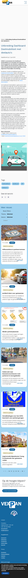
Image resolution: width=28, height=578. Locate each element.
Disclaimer (3, 552)
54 (18, 471)
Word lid (3, 545)
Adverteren (3, 539)
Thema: (3, 214)
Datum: (3, 217)
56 (22, 471)
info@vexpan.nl (4, 530)
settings (3, 570)
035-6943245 (4, 528)
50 (9, 471)
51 (11, 471)
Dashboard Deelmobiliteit (7, 73)
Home (2, 39)
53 (16, 471)
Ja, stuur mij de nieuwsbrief (9, 490)
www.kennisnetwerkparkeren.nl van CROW (15, 136)
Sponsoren (3, 537)
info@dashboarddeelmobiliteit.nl (9, 134)
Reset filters (7, 211)
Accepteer (5, 573)
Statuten (3, 556)
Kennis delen (4, 543)
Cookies (3, 558)
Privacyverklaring (5, 554)
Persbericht (4, 541)
